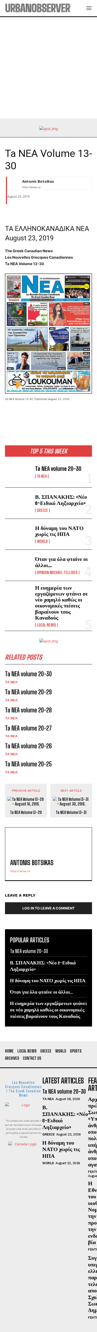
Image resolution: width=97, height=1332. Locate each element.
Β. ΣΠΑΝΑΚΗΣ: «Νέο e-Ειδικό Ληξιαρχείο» (61, 499)
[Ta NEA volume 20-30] (18, 472)
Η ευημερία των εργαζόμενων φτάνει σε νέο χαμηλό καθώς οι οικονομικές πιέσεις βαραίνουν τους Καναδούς (61, 602)
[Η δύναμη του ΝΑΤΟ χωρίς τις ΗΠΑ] (18, 534)
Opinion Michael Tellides (57, 573)
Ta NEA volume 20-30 (58, 468)
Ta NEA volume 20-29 (28, 692)
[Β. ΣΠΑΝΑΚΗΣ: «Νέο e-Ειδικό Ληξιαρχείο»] (18, 503)
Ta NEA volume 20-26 (28, 746)
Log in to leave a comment (48, 908)
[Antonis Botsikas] (13, 183)
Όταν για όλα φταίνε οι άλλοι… (61, 561)
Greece (42, 510)
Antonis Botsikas (38, 181)
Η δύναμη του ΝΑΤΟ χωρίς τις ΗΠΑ (59, 531)
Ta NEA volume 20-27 (28, 728)
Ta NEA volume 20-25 (28, 764)
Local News (46, 625)
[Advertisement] (48, 68)
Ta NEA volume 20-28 (28, 710)
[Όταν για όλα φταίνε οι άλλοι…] (18, 565)
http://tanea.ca (31, 187)
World (42, 541)
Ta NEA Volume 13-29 (26, 812)
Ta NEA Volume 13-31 (71, 812)
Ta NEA (42, 476)
